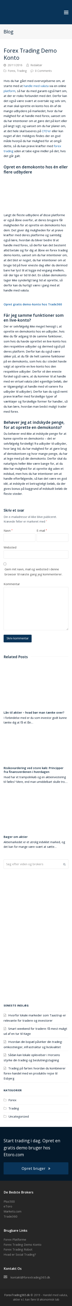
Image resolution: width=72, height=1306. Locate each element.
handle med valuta (36, 86)
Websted (10, 547)
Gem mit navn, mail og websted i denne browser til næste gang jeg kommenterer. (33, 571)
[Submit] (64, 864)
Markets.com (12, 1211)
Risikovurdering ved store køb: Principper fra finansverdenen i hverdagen (33, 770)
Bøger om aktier (16, 837)
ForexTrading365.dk (17, 1295)
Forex (11, 71)
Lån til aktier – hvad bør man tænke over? (34, 712)
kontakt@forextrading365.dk (30, 1277)
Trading (22, 71)
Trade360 (10, 1216)
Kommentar (12, 584)
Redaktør (36, 65)
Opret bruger (33, 1168)
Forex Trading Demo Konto (22, 1244)
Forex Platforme (15, 1239)
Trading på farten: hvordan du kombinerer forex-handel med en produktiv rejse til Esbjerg (35, 1073)
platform (9, 91)
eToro (8, 1206)
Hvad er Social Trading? (20, 1254)
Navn (8, 530)
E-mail (42, 530)
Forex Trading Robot (18, 1249)
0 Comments (43, 71)
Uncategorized (18, 1116)
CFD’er (46, 131)
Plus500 (9, 1201)
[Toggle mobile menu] (66, 12)
